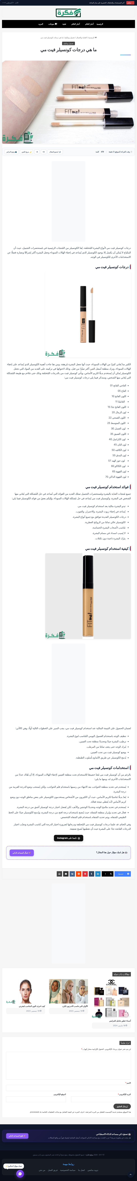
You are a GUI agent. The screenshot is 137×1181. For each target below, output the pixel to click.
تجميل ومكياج (70, 37)
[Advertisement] (68, 201)
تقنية (64, 24)
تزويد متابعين (92, 1170)
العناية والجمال (81, 37)
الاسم (128, 1083)
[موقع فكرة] (68, 12)
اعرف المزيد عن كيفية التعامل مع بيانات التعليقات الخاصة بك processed (57, 1112)
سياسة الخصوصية (67, 1170)
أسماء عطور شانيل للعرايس (120, 1021)
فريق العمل (53, 1170)
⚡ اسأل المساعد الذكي (22, 853)
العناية (114, 493)
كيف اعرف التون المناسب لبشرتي (32, 1006)
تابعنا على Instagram (68, 838)
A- (37, 152)
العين (92, 368)
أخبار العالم (89, 24)
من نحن (42, 1170)
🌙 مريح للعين (26, 152)
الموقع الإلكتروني (60, 1094)
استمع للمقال (55, 152)
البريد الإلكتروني (124, 1094)
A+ (44, 152)
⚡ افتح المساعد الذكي (17, 1136)
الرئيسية (100, 24)
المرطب (91, 746)
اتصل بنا (81, 1170)
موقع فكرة (89, 1155)
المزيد (40, 24)
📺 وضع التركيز (11, 152)
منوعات (51, 24)
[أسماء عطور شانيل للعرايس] (111, 998)
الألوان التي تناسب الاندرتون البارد (75, 1006)
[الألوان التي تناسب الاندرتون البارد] (68, 991)
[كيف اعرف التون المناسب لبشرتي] (25, 991)
